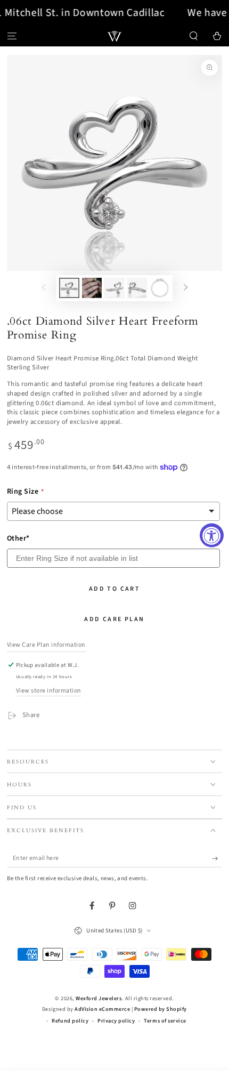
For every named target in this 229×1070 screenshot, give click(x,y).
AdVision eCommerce (102, 1009)
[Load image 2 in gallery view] (92, 288)
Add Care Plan (114, 619)
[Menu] (11, 36)
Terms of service (165, 1021)
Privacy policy (116, 1021)
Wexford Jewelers (98, 998)
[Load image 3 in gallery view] (114, 288)
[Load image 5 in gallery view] (159, 288)
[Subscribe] (217, 858)
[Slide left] (43, 288)
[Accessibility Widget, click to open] (212, 535)
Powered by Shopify (160, 1009)
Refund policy (70, 1021)
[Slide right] (185, 288)
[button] (194, 36)
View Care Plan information (46, 644)
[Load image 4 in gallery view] (137, 288)
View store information (48, 690)
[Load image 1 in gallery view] (69, 288)
